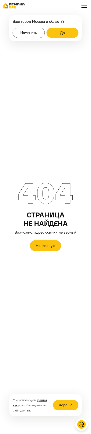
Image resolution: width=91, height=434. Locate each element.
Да (62, 32)
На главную (45, 245)
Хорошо (66, 405)
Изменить (28, 32)
